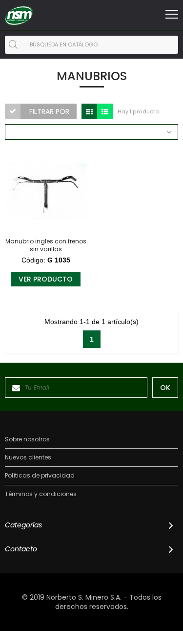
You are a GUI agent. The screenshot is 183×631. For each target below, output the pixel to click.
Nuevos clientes (28, 457)
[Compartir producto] (17, 163)
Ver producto (46, 279)
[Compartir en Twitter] (17, 195)
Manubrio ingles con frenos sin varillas (45, 245)
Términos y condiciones (41, 494)
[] (13, 44)
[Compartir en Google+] (17, 219)
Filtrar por (49, 111)
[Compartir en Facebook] (17, 182)
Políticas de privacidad (40, 475)
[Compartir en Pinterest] (17, 207)
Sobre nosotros (27, 439)
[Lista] (105, 111)
